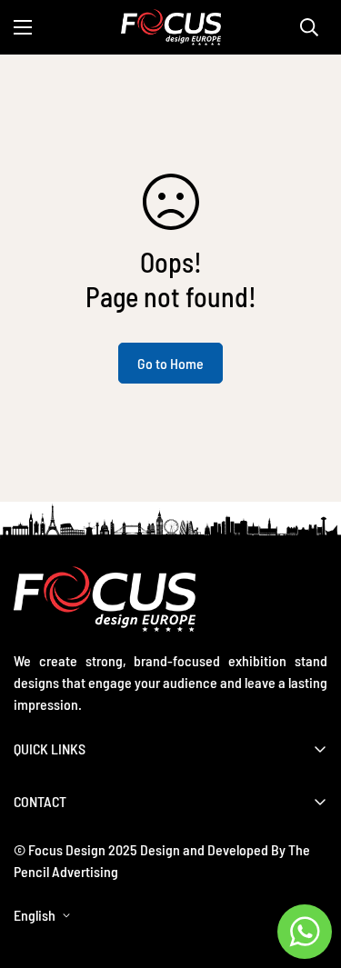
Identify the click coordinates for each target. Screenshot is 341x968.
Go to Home (170, 363)
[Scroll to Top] (308, 871)
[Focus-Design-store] (171, 27)
